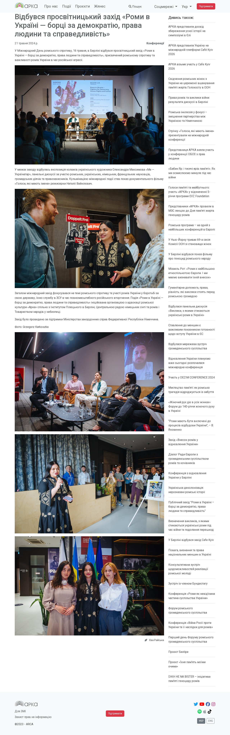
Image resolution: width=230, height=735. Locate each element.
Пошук (137, 6)
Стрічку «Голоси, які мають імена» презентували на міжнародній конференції (191, 135)
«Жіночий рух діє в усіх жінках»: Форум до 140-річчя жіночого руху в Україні (191, 407)
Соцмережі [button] (164, 6)
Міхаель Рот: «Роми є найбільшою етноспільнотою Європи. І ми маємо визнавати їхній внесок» (191, 273)
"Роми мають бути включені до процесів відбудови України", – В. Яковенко (191, 425)
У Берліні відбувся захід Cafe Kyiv (191, 540)
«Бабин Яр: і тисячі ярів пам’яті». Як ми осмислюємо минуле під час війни (191, 173)
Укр (201, 720)
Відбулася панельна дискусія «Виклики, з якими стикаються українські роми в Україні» (189, 311)
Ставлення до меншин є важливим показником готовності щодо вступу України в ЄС (191, 330)
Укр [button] (185, 6)
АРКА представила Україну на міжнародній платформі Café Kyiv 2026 (190, 50)
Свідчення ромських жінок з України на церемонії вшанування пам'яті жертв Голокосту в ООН (191, 83)
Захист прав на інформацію (33, 717)
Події (66, 6)
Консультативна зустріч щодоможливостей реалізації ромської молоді (188, 569)
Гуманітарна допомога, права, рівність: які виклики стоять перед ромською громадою (191, 292)
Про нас (51, 6)
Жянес (99, 6)
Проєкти (82, 6)
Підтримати (206, 6)
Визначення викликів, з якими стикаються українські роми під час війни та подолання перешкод (191, 525)
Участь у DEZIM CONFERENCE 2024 (191, 377)
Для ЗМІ (20, 711)
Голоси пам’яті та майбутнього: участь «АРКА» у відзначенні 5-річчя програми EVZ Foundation (189, 192)
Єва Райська (156, 640)
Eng (210, 720)
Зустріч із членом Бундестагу (188, 583)
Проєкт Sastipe (178, 652)
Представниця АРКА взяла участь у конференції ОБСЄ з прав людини (191, 154)
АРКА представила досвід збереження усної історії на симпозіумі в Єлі (186, 31)
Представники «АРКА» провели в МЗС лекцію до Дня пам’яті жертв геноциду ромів (191, 211)
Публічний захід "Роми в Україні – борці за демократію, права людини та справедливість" (191, 507)
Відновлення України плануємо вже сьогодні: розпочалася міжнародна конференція (189, 363)
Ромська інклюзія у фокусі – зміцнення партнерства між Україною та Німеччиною (187, 116)
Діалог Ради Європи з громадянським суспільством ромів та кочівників (188, 459)
